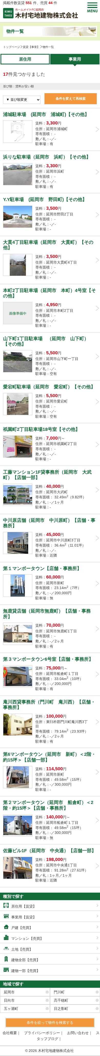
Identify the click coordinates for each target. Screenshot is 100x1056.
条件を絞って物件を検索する (50, 1022)
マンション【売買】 (27, 938)
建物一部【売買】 (25, 971)
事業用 (75, 59)
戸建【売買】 (22, 928)
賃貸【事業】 (31, 46)
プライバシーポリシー (42, 1033)
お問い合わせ (78, 1033)
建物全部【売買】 (25, 960)
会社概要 (10, 1033)
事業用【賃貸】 (23, 917)
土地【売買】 (22, 949)
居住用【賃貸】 (23, 906)
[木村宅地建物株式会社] (40, 13)
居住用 (25, 59)
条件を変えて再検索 (71, 98)
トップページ (11, 46)
